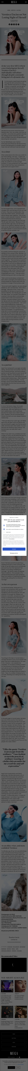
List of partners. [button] (11, 538)
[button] (14, 532)
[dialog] (14, 535)
